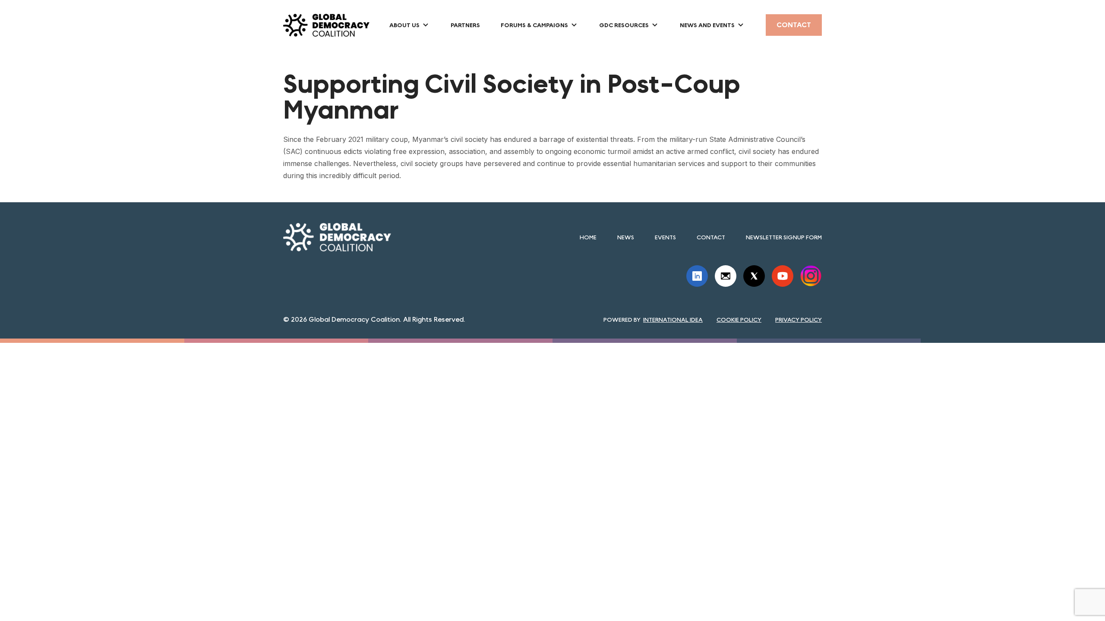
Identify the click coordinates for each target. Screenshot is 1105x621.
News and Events (707, 25)
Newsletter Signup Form (784, 237)
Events (665, 237)
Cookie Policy (739, 319)
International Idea (673, 319)
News (625, 237)
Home (588, 237)
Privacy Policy (798, 319)
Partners (465, 25)
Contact (794, 24)
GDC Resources (624, 25)
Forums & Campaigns (534, 25)
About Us (404, 25)
